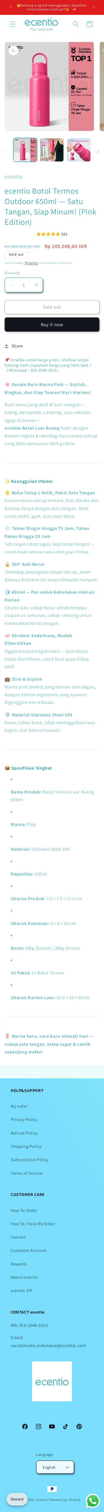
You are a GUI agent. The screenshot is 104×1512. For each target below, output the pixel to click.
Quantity (12, 272)
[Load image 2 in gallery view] (52, 150)
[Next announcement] (93, 7)
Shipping (31, 263)
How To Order (24, 1210)
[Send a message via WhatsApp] (93, 1501)
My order (19, 1106)
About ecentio (24, 1277)
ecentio (42, 1499)
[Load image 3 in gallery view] (79, 150)
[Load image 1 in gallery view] (25, 150)
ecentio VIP (22, 1290)
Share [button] (17, 346)
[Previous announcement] (10, 7)
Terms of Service (27, 1173)
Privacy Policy (24, 1119)
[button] (12, 24)
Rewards (19, 1264)
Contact (18, 1237)
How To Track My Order (33, 1224)
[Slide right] (98, 151)
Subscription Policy (30, 1159)
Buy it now (52, 324)
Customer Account (28, 1250)
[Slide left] (6, 151)
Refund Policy (24, 1133)
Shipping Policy (26, 1146)
